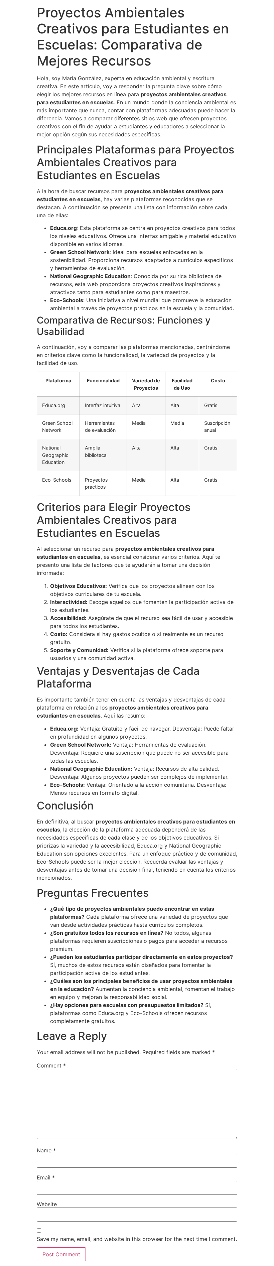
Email (46, 1177)
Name (46, 1150)
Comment (51, 1065)
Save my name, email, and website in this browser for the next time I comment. (137, 1239)
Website (47, 1204)
